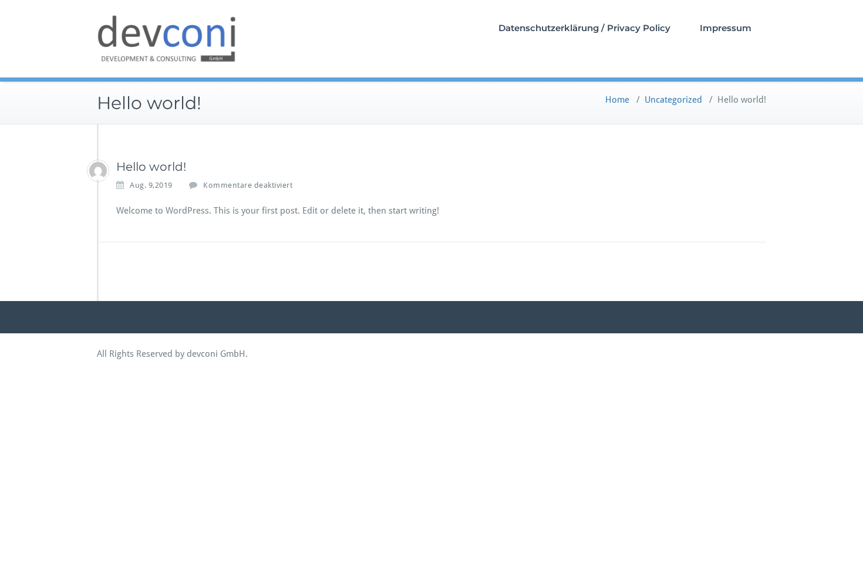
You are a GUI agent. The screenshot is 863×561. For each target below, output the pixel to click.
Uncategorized (673, 99)
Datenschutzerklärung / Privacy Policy (584, 27)
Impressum (725, 27)
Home (617, 99)
